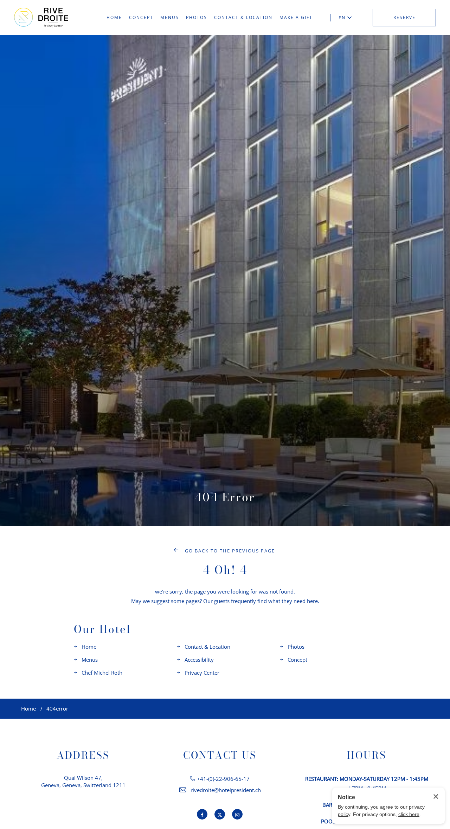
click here (408, 814)
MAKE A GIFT (296, 17)
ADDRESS (83, 755)
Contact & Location (207, 646)
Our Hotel (102, 629)
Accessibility (199, 659)
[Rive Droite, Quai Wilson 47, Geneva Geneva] (41, 17)
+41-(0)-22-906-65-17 (223, 778)
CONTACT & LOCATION (243, 17)
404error (57, 708)
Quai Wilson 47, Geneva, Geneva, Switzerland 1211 (83, 781)
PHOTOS (196, 17)
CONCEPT (141, 17)
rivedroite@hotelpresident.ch (226, 790)
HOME (114, 17)
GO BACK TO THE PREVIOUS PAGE (229, 551)
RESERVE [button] (404, 17)
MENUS (169, 17)
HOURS (366, 755)
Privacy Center (202, 672)
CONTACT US (220, 755)
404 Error (225, 497)
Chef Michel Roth (102, 672)
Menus (90, 659)
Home (89, 646)
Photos (296, 646)
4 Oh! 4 (225, 570)
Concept (297, 659)
